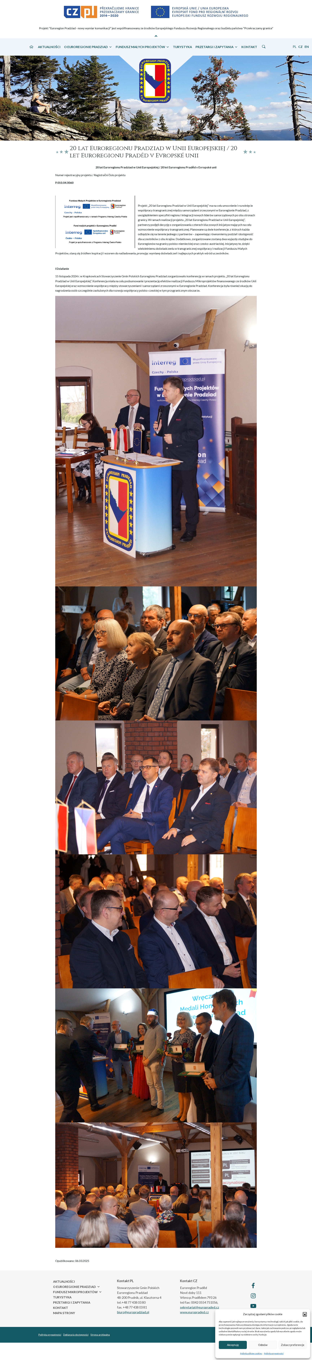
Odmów (262, 1344)
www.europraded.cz (194, 1312)
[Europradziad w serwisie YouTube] (253, 1305)
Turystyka (182, 47)
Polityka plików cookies (251, 1353)
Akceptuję (233, 1344)
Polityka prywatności (273, 1353)
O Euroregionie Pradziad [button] (86, 47)
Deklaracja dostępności (75, 1334)
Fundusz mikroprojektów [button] (75, 1292)
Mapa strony (64, 1313)
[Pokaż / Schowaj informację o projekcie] (156, 36)
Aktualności (49, 47)
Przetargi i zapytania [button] (214, 47)
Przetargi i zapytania (71, 1302)
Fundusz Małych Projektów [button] (140, 47)
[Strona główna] (31, 46)
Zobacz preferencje (292, 1344)
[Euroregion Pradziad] (156, 79)
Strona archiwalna (100, 1334)
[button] (305, 1314)
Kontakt (249, 47)
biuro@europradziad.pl (133, 1312)
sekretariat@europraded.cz (199, 1307)
